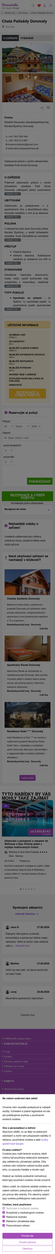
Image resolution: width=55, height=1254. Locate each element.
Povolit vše (27, 1235)
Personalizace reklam (18, 1225)
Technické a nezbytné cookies (22, 1208)
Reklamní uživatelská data (20, 1221)
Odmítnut (27, 1248)
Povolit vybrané (27, 1242)
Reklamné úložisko (16, 1217)
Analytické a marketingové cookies (25, 1212)
